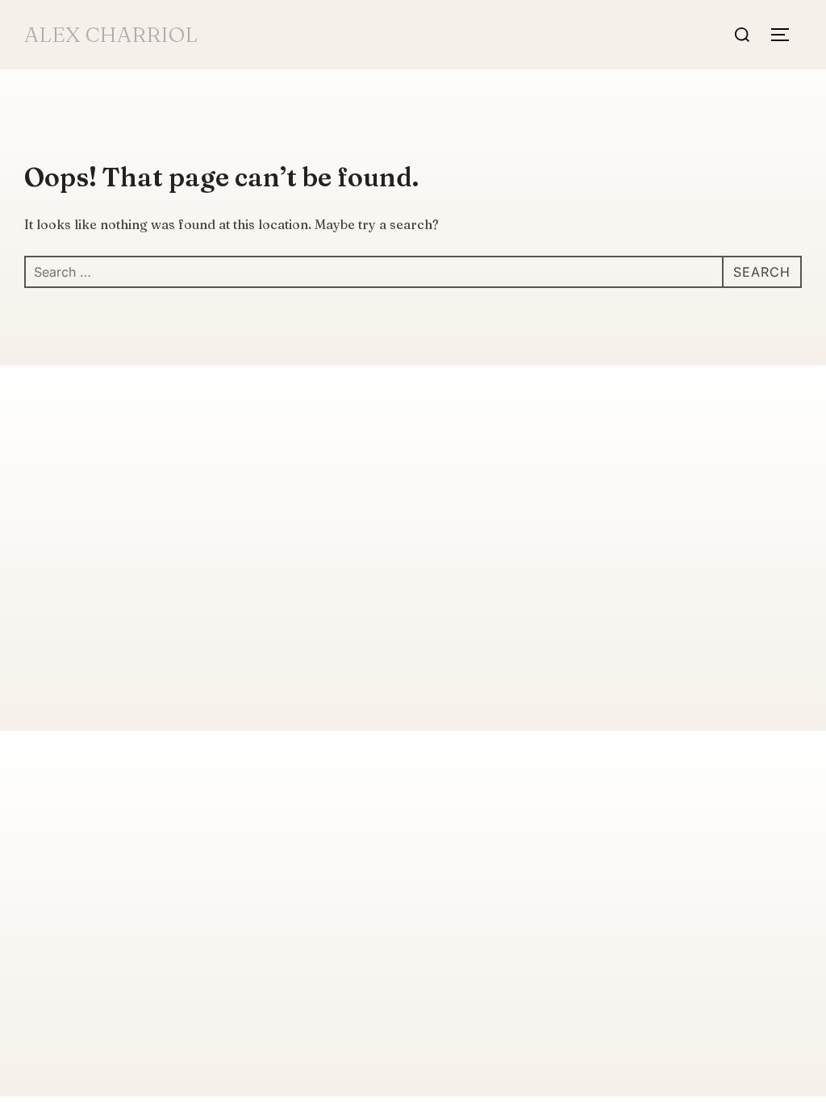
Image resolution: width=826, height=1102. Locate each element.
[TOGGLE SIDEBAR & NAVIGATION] (786, 34)
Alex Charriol (111, 35)
